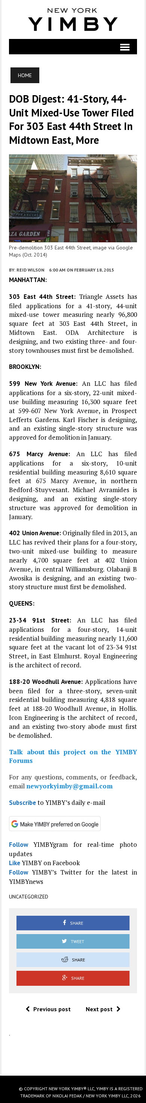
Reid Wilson (30, 270)
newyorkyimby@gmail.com (69, 786)
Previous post (52, 1009)
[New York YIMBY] (73, 19)
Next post (99, 1009)
